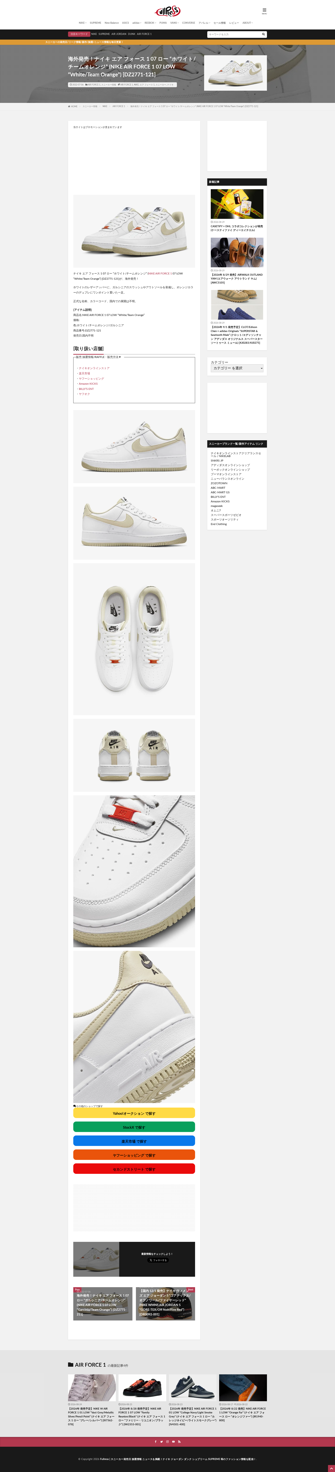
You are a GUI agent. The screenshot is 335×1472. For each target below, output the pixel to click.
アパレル (203, 23)
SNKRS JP (217, 460)
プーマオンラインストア (226, 474)
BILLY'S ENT (218, 497)
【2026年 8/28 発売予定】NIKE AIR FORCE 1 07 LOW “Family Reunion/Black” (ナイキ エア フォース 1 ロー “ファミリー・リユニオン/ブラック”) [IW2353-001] (141, 1416)
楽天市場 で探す (134, 1141)
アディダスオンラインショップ (230, 465)
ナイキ (170, 85)
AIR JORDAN (118, 34)
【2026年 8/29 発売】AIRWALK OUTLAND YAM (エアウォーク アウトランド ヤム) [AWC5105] (237, 279)
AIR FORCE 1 (144, 34)
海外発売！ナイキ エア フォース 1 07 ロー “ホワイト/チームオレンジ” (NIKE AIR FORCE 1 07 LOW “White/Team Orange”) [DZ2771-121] (194, 106)
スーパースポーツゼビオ (226, 515)
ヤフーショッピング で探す (134, 1155)
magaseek (217, 506)
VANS (173, 23)
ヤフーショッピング (91, 378)
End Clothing (219, 524)
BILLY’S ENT (86, 389)
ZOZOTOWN (219, 483)
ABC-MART (218, 487)
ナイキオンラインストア (94, 368)
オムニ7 (216, 510)
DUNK (131, 34)
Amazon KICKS (88, 383)
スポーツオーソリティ (225, 519)
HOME (74, 106)
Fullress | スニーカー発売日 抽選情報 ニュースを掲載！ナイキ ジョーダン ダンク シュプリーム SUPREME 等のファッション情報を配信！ (178, 1459)
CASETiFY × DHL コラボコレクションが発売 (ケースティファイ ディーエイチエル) (237, 228)
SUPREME (95, 23)
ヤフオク (84, 394)
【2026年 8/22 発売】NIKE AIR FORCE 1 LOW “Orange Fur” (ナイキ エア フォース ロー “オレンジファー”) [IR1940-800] (242, 1414)
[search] (263, 34)
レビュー (234, 23)
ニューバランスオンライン (227, 478)
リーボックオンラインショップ (230, 469)
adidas (135, 23)
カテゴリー (219, 362)
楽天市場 (84, 373)
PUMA (163, 23)
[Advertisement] (134, 159)
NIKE (82, 23)
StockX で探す (134, 1127)
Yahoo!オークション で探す (134, 1113)
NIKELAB (224, 456)
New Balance (112, 23)
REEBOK (149, 23)
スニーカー (161, 85)
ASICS (125, 23)
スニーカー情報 (108, 85)
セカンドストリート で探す (134, 1169)
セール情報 (220, 23)
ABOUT (247, 23)
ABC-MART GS (220, 492)
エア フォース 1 (147, 85)
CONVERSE (188, 23)
